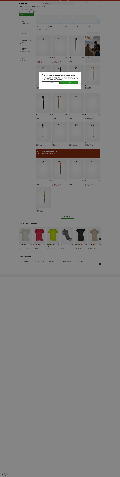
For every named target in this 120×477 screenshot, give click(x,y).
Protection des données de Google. (56, 79)
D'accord (69, 82)
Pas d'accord (50, 82)
